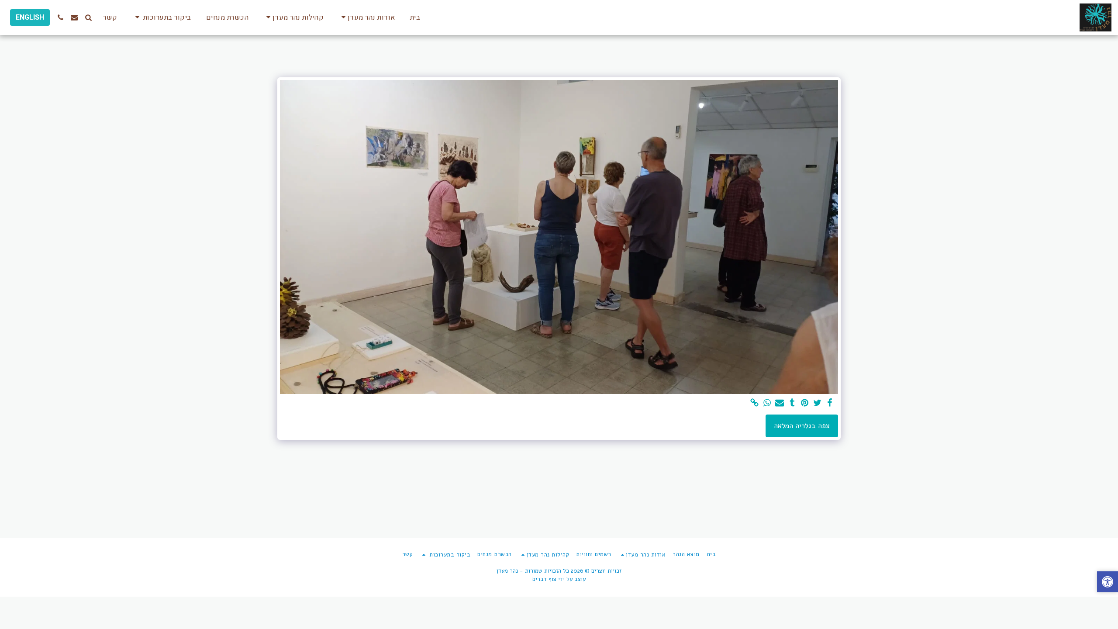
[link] (754, 403)
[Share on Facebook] (830, 403)
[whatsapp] (767, 403)
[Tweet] (817, 403)
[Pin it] (804, 403)
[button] (367, 17)
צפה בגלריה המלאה (802, 426)
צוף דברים (544, 579)
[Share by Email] (779, 403)
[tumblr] (792, 403)
